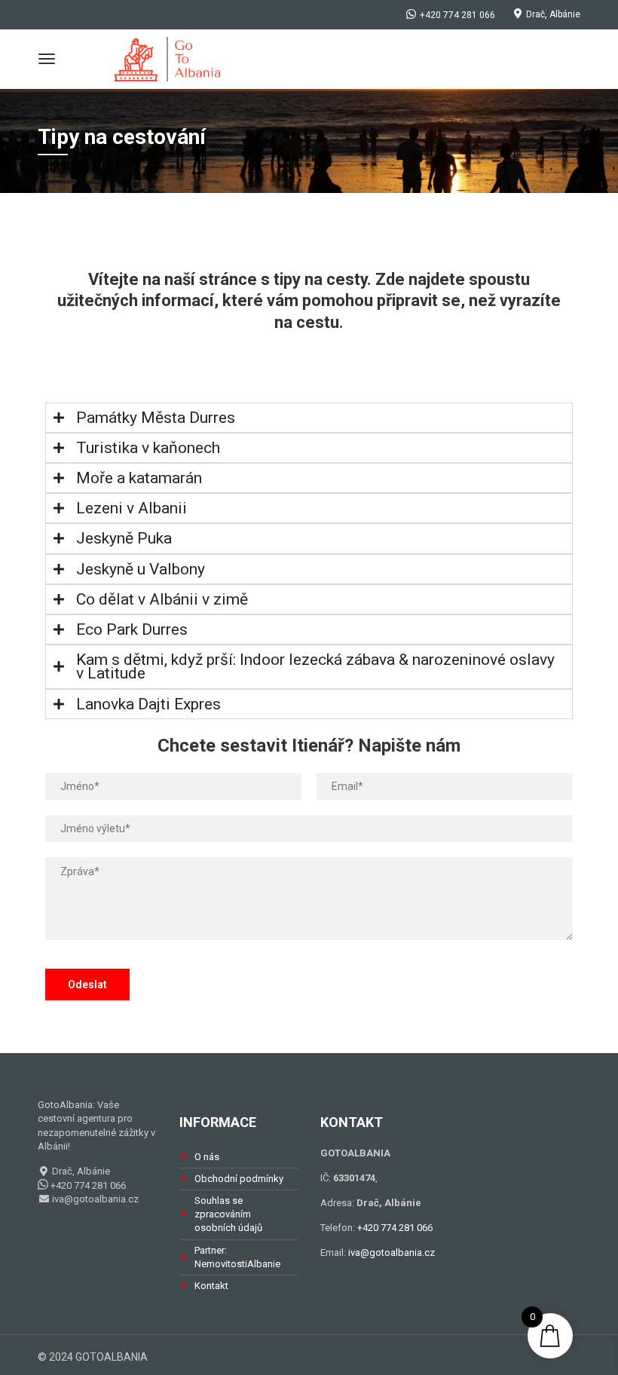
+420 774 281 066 (395, 1227)
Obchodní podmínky (238, 1178)
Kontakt (211, 1285)
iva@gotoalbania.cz (94, 1199)
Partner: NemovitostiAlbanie (237, 1257)
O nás (206, 1156)
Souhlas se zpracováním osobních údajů (228, 1214)
